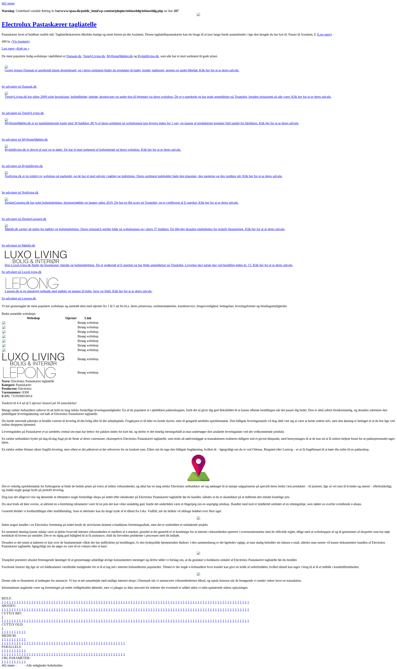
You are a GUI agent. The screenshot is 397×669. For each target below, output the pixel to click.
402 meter (8, 3)
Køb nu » (23, 48)
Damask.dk (73, 56)
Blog (20, 665)
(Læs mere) (324, 34)
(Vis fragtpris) (21, 41)
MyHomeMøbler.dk (120, 56)
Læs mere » (9, 48)
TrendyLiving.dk (94, 56)
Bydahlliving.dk (148, 56)
